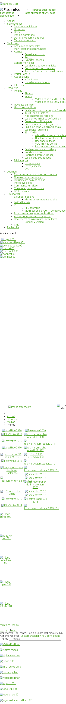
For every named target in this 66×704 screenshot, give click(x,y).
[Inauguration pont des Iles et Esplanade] (12, 473)
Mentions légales (9, 625)
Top (2, 630)
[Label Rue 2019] (12, 430)
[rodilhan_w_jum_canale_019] (39, 463)
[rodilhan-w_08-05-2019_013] (12, 457)
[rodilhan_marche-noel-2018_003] (35, 437)
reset (14, 630)
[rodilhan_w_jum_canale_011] (39, 443)
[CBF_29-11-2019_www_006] (35, 457)
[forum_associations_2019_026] (41, 470)
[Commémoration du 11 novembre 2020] (35, 487)
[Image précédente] (19, 407)
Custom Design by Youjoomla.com (40, 635)
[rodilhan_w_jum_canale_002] (16, 480)
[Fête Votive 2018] (11, 434)
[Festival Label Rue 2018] (35, 501)
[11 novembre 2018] (12, 494)
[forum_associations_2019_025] (41, 508)
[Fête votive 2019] (35, 430)
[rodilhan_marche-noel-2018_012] (35, 450)
